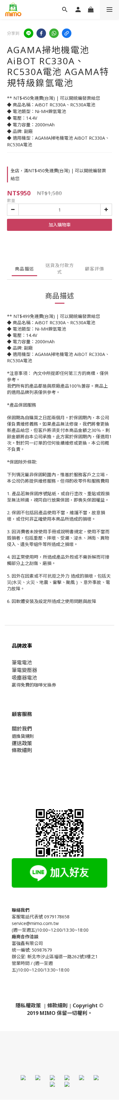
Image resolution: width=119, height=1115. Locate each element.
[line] (28, 33)
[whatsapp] (54, 33)
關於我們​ (22, 728)
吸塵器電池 (24, 677)
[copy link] (66, 33)
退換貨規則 (23, 736)
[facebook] (41, 33)
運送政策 (22, 743)
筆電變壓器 (24, 670)
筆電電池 (22, 662)
